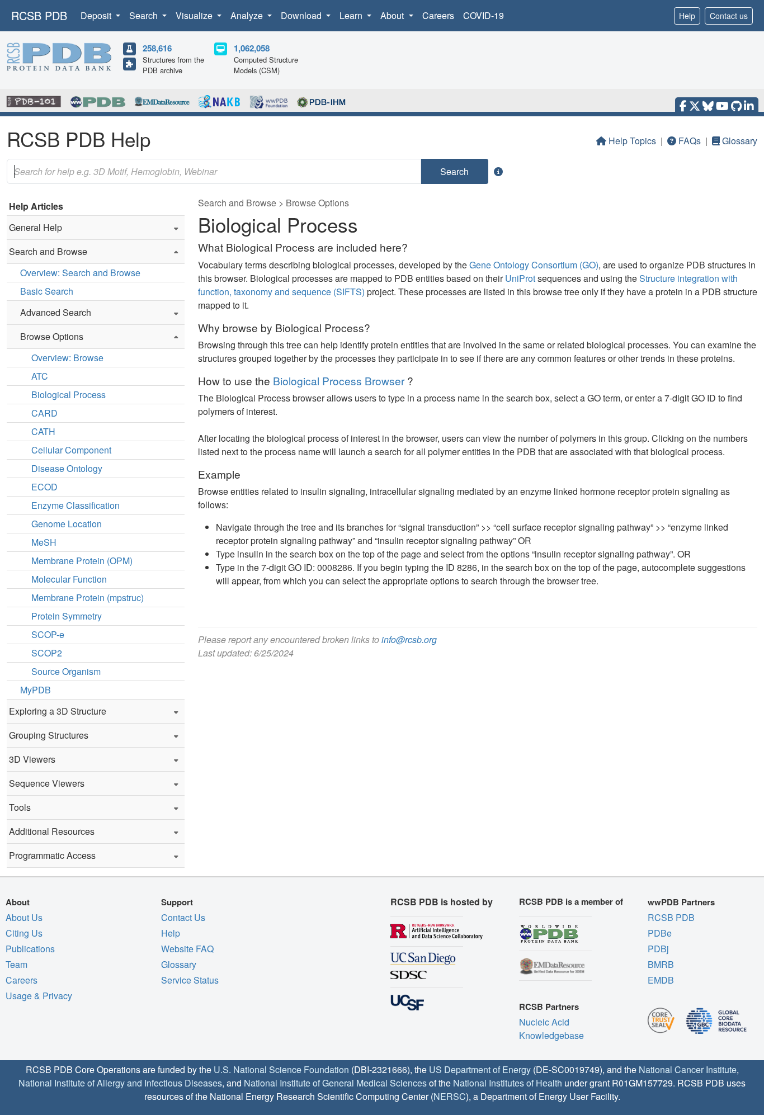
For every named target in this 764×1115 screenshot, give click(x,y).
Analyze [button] (247, 15)
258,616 (157, 48)
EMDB (661, 980)
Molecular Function (69, 579)
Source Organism (66, 671)
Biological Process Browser (338, 380)
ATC (39, 376)
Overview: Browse (67, 357)
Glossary (739, 140)
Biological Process (68, 394)
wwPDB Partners (681, 902)
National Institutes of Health (507, 1082)
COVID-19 (483, 15)
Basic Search (46, 291)
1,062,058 (252, 48)
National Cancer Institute (688, 1069)
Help (687, 15)
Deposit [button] (97, 15)
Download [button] (302, 15)
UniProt (520, 278)
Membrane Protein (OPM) (82, 560)
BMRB (661, 964)
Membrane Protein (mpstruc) (87, 597)
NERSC (449, 1096)
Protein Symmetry (66, 616)
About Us (24, 917)
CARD (44, 413)
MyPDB (35, 689)
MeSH (43, 542)
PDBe (660, 933)
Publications (30, 948)
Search (454, 171)
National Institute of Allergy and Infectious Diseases (120, 1082)
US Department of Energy (480, 1069)
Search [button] (144, 15)
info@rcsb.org (409, 639)
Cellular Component (71, 449)
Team (16, 964)
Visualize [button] (195, 15)
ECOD (44, 486)
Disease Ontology (66, 468)
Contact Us (183, 917)
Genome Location (66, 523)
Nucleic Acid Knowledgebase (551, 1028)
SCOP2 (46, 652)
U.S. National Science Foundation (281, 1069)
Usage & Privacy (39, 995)
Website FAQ (187, 948)
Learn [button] (352, 15)
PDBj (658, 948)
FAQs (689, 140)
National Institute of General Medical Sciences (335, 1082)
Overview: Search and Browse (80, 272)
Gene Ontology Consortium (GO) (533, 264)
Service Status (190, 980)
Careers (438, 15)
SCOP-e (47, 634)
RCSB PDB (39, 15)
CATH (43, 431)
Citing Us (24, 933)
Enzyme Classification (75, 505)
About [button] (393, 15)
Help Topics (632, 140)
